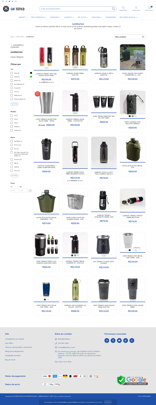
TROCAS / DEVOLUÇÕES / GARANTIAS (18, 347)
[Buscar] (113, 8)
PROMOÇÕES (111, 17)
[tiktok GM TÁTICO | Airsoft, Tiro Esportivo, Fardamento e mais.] (12, 1)
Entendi (108, 402)
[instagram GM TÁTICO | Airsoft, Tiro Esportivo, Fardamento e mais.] (3, 1)
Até (21, 187)
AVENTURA (96, 17)
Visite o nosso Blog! (64, 362)
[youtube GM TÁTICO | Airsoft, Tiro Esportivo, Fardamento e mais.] (9, 1)
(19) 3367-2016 (63, 343)
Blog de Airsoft (10, 360)
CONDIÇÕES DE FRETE (13, 356)
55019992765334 (64, 339)
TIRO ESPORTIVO (38, 17)
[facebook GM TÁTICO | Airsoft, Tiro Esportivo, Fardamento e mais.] (6, 1)
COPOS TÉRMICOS (17, 57)
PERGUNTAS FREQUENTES (14, 352)
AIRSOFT (22, 17)
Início (12, 37)
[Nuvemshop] (144, 396)
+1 (135, 116)
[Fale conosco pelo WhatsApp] (152, 400)
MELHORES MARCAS (128, 17)
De (11, 187)
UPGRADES (54, 17)
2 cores (46, 68)
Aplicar (30, 190)
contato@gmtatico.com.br (66, 347)
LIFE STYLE (82, 17)
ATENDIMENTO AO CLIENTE (14, 339)
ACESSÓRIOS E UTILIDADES (17, 46)
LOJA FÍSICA (9, 343)
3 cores (75, 67)
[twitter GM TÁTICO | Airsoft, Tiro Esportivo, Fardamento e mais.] (15, 1)
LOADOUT (68, 17)
